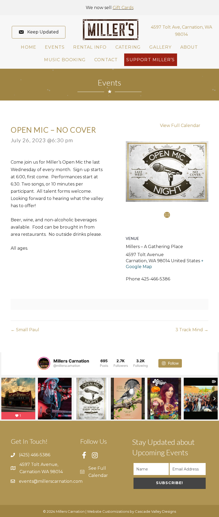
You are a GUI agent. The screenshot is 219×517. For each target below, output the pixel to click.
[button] (38, 32)
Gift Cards (123, 7)
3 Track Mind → (191, 329)
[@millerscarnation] (43, 363)
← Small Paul (25, 329)
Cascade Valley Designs (155, 511)
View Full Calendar (180, 125)
